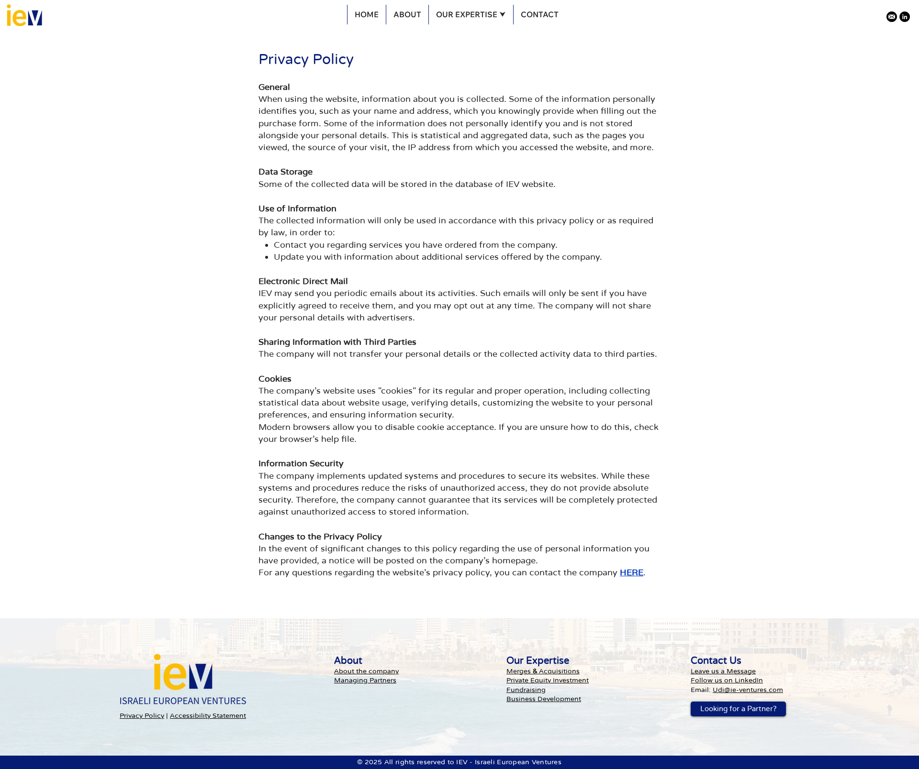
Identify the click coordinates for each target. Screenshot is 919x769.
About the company (366, 671)
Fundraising (526, 690)
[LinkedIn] (904, 16)
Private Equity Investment (547, 680)
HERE (631, 572)
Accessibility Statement (208, 716)
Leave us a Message (723, 671)
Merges (519, 671)
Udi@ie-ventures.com (748, 690)
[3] (891, 16)
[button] (470, 14)
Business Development (543, 699)
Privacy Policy (142, 716)
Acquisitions (558, 671)
